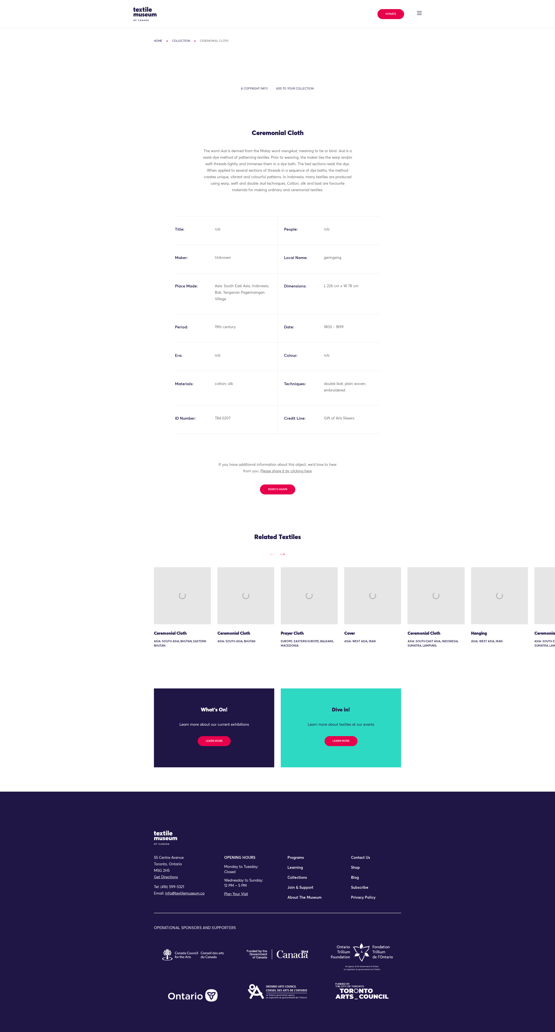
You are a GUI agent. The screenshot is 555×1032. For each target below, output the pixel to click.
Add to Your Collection (295, 88)
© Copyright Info (254, 88)
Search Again (277, 489)
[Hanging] (499, 595)
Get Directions (166, 877)
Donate (390, 14)
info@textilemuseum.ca (184, 893)
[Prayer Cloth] (309, 595)
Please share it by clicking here (286, 471)
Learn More (214, 741)
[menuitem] (309, 860)
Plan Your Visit (236, 894)
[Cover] (372, 595)
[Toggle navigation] (419, 13)
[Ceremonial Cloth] (182, 595)
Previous (272, 554)
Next (282, 554)
